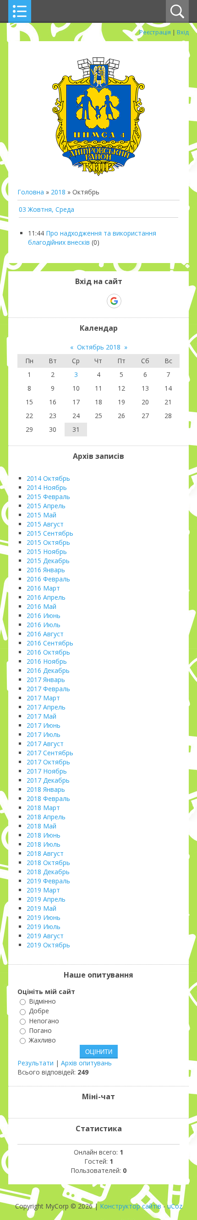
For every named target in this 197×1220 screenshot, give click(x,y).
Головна (30, 192)
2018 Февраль (48, 798)
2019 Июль (43, 926)
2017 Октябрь (48, 762)
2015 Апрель (46, 505)
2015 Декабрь (48, 560)
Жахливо (42, 1040)
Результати (35, 1063)
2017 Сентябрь (50, 752)
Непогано (44, 1020)
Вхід (183, 32)
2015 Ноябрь (47, 551)
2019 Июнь (43, 917)
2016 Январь (46, 569)
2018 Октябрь (48, 862)
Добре (39, 1011)
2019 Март (43, 890)
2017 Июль (43, 734)
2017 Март (43, 697)
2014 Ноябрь (47, 487)
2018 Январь (46, 789)
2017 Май (41, 716)
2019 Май (41, 908)
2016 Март (43, 588)
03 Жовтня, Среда (46, 209)
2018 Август (45, 853)
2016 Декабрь (48, 670)
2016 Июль (43, 624)
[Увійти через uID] (82, 301)
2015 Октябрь (48, 542)
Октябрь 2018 (98, 347)
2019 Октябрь (48, 945)
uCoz (174, 1206)
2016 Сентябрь (50, 643)
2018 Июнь (43, 835)
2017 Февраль (48, 688)
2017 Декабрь (48, 780)
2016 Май (41, 606)
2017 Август (45, 743)
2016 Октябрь (48, 652)
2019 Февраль (48, 880)
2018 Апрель (46, 816)
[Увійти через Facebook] (98, 301)
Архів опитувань (86, 1063)
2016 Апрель (46, 597)
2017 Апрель (46, 707)
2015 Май (41, 515)
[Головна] (98, 173)
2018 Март (43, 807)
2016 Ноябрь (47, 661)
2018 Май (41, 826)
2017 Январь (46, 679)
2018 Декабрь (48, 871)
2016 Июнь (43, 615)
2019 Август (45, 935)
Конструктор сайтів (130, 1206)
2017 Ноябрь (47, 771)
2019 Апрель (46, 899)
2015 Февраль (48, 496)
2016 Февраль (48, 579)
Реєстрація (155, 32)
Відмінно (42, 1001)
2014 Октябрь (48, 478)
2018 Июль (43, 844)
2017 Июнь (43, 725)
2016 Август (45, 633)
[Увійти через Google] (114, 301)
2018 (58, 192)
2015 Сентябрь (50, 533)
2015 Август (45, 524)
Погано (40, 1030)
